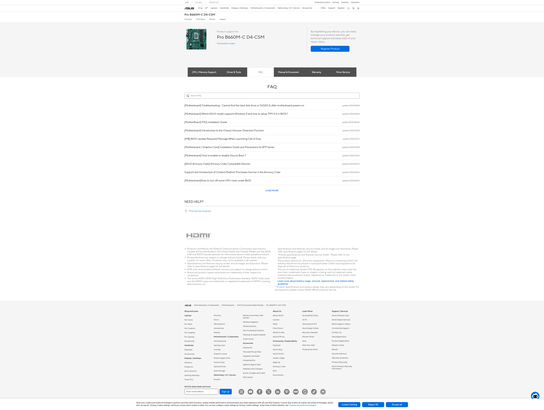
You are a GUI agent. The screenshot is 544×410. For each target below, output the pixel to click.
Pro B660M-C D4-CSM (199, 15)
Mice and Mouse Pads (252, 352)
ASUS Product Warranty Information (342, 367)
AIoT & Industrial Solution (253, 330)
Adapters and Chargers (253, 369)
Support (223, 19)
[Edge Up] (296, 392)
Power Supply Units (222, 358)
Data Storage (219, 371)
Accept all (397, 404)
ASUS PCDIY (278, 354)
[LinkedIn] (277, 392)
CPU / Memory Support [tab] (204, 72)
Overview (188, 19)
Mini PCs (217, 315)
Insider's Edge (279, 358)
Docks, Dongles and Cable (254, 373)
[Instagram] (241, 392)
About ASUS (278, 315)
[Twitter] (268, 392)
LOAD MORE (272, 190)
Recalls (335, 349)
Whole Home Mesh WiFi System (253, 316)
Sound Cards (219, 362)
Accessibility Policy (310, 315)
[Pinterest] (287, 392)
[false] (330, 49)
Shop (200, 8)
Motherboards (220, 341)
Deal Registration (339, 337)
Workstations (219, 324)
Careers (276, 320)
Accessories (189, 341)
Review (212, 19)
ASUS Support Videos (341, 324)
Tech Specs (200, 19)
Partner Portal (308, 337)
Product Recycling (339, 362)
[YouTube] (250, 392)
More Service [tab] (343, 72)
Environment (278, 375)
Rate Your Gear (308, 345)
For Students (189, 333)
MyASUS (276, 345)
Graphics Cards (220, 354)
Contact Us (336, 332)
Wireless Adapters (250, 322)
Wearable (188, 350)
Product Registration (340, 341)
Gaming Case (219, 345)
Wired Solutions (249, 326)
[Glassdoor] (305, 392)
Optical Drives (220, 366)
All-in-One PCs (190, 371)
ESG (275, 371)
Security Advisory (339, 354)
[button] (335, 2)
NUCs (216, 320)
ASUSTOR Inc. (279, 337)
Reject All (373, 404)
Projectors (188, 367)
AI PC (304, 320)
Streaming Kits (249, 360)
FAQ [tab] (260, 72)
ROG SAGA (248, 377)
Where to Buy (278, 332)
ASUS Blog (277, 349)
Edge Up (276, 362)
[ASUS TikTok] (314, 392)
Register (341, 8)
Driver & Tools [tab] (234, 72)
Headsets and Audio (251, 356)
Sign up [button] (226, 391)
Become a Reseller (310, 332)
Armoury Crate (279, 366)
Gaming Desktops (191, 375)
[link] (189, 8)
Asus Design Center (310, 328)
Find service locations (200, 211)
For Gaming (189, 337)
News (275, 324)
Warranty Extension (340, 358)
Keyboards (247, 348)
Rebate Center (338, 345)
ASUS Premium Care (340, 315)
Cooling (217, 349)
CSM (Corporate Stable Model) (250, 305)
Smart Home (248, 339)
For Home (188, 320)
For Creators (189, 328)
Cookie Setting (349, 404)
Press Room (278, 328)
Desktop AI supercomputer (254, 335)
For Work (188, 324)
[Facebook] (259, 392)
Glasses (217, 332)
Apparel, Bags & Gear (252, 364)
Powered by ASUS (322, 2)
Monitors (188, 363)
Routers (217, 379)
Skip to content (186, 8)
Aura (304, 341)
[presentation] (186, 211)
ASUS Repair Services (341, 320)
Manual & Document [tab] (288, 72)
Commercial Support (340, 328)
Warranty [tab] (316, 72)
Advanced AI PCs (309, 324)
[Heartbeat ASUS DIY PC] (323, 392)
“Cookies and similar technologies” (303, 405)
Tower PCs (188, 379)
